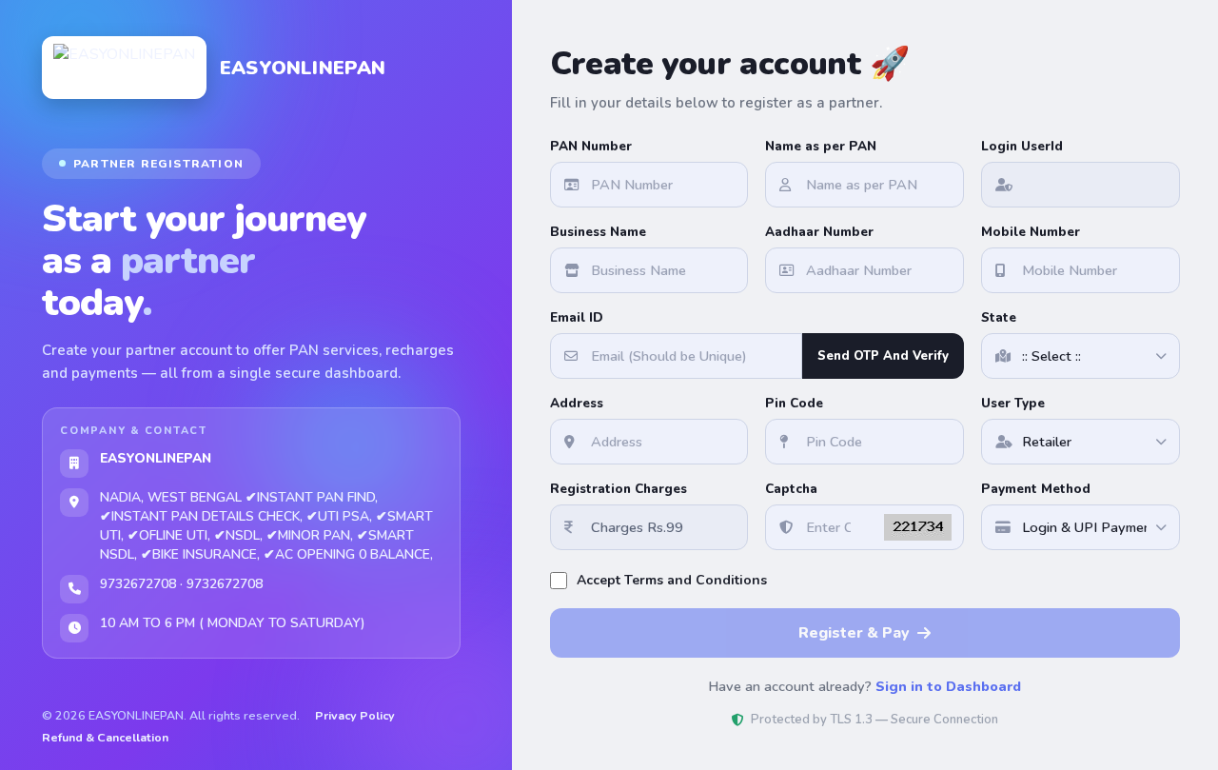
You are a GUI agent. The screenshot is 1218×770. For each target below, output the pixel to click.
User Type (1013, 403)
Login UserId (1022, 146)
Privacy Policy (355, 715)
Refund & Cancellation (105, 737)
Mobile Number (1030, 232)
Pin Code (794, 403)
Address (576, 403)
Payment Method (1035, 489)
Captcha (791, 489)
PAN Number (591, 146)
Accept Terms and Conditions (672, 580)
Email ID (576, 317)
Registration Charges (618, 489)
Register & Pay (854, 632)
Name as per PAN (820, 146)
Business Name (598, 232)
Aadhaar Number (819, 232)
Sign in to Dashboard (948, 686)
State (998, 317)
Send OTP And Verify (883, 356)
